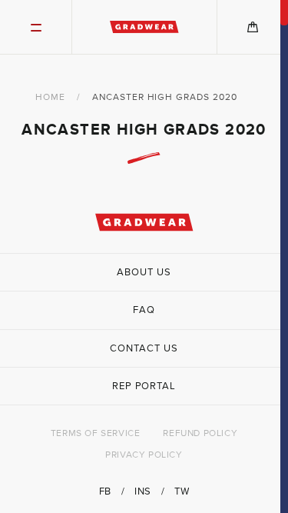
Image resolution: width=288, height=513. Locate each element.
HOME (50, 97)
